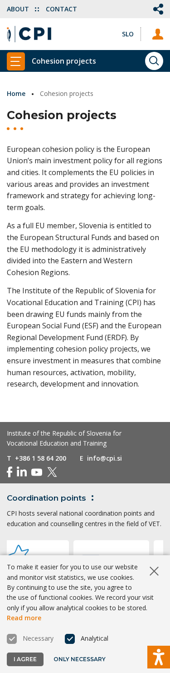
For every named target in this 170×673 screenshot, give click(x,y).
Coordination (46, 497)
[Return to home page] (29, 34)
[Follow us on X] (52, 472)
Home (16, 93)
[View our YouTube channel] (36, 472)
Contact (61, 9)
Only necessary (79, 659)
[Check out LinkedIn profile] (22, 472)
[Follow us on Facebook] (9, 472)
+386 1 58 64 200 (40, 458)
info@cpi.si (104, 458)
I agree (25, 659)
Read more (24, 617)
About (19, 9)
